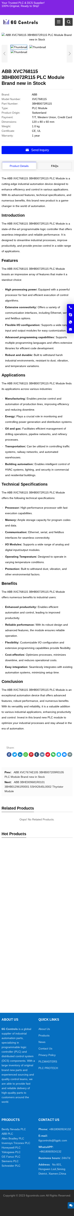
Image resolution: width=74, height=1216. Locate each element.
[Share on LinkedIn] (20, 755)
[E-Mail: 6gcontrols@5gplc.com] (70, 329)
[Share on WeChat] (53, 755)
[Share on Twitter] (14, 755)
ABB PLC (7, 1133)
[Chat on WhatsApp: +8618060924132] (70, 322)
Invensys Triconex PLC (16, 1143)
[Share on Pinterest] (31, 755)
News (41, 1042)
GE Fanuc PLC (11, 1156)
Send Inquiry (40, 150)
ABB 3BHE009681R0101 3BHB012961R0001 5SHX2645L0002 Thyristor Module (34, 787)
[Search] (69, 22)
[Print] (70, 755)
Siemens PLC (10, 1161)
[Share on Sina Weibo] (48, 755)
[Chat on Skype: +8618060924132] (70, 314)
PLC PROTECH (48, 1068)
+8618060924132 (60, 1129)
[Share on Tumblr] (36, 755)
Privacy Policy (47, 1055)
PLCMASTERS (47, 1061)
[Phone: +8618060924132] (70, 307)
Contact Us (45, 1048)
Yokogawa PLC (11, 1152)
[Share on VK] (42, 755)
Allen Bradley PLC (13, 1138)
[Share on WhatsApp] (25, 755)
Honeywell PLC (11, 1147)
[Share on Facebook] (9, 755)
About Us (44, 1029)
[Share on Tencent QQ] (59, 755)
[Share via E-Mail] (64, 755)
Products (44, 1035)
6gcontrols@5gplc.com (52, 1140)
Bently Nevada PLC (14, 1129)
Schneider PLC (11, 1165)
